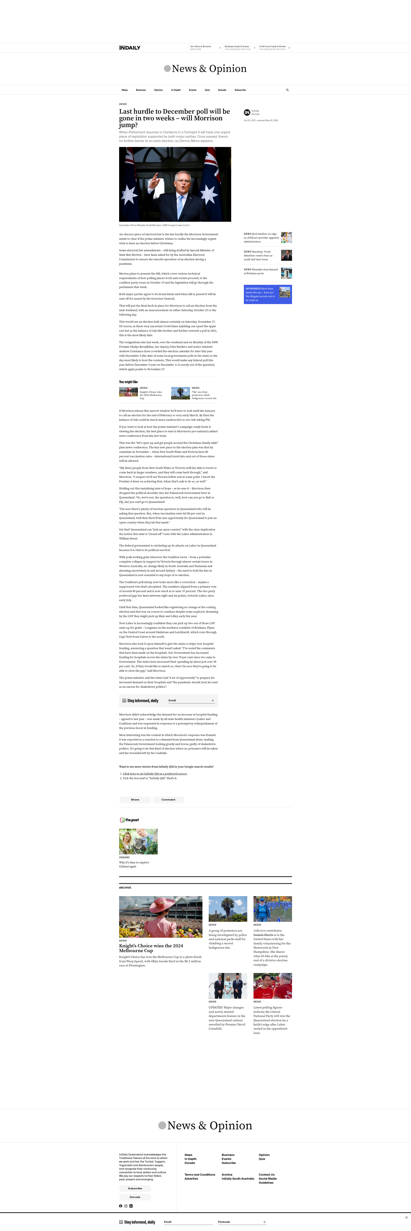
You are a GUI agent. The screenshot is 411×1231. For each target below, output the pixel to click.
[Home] (136, 47)
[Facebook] (120, 1206)
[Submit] (212, 700)
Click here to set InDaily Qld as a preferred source (155, 774)
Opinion (158, 90)
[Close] (406, 1217)
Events (192, 90)
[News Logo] (205, 69)
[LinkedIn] (131, 1206)
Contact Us (267, 1174)
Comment (168, 799)
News (125, 90)
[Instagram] (125, 1206)
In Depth (176, 90)
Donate (222, 90)
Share (135, 799)
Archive (227, 1174)
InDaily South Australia (238, 1178)
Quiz (207, 90)
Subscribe (240, 90)
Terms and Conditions (200, 1174)
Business (141, 90)
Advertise (191, 1178)
